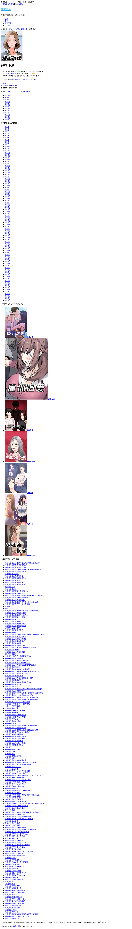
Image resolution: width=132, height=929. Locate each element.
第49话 (7, 231)
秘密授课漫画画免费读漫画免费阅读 (18, 682)
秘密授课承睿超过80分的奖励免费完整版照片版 (22, 795)
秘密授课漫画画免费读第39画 (15, 827)
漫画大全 (24, 29)
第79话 (7, 100)
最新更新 (8, 23)
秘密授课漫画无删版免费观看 (15, 639)
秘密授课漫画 (10, 754)
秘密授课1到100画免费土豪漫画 (16, 862)
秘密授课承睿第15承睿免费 (15, 856)
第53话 (7, 239)
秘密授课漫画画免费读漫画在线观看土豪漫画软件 (23, 563)
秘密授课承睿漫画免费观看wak (16, 834)
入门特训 (30, 524)
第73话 (7, 113)
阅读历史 (4, 4)
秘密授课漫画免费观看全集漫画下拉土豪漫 (20, 762)
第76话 (7, 106)
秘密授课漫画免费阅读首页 (15, 600)
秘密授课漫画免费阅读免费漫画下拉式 (19, 678)
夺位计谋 (30, 493)
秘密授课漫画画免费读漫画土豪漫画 (18, 817)
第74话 (7, 110)
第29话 (7, 187)
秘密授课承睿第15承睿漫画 (15, 847)
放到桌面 (20, 4)
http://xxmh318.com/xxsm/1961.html (24, 79)
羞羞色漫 (6, 9)
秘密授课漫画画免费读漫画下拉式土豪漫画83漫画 (23, 569)
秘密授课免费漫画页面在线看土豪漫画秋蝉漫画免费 (24, 693)
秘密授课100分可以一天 (13, 897)
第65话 (7, 265)
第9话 (7, 144)
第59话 (7, 252)
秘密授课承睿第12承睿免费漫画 (16, 806)
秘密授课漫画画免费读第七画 (15, 728)
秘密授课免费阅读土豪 (13, 888)
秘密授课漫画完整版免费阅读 (15, 567)
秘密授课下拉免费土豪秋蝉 (15, 710)
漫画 (7, 73)
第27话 (7, 183)
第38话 (7, 207)
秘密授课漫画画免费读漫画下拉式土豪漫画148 (22, 671)
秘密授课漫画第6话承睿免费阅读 (17, 832)
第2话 (7, 129)
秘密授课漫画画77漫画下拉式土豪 (17, 916)
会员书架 (10, 4)
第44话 (7, 220)
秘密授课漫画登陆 (11, 821)
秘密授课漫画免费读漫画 (14, 680)
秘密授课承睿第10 (11, 877)
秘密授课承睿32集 (11, 719)
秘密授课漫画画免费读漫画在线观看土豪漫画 (21, 914)
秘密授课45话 (10, 758)
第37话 (7, 205)
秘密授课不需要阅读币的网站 (15, 717)
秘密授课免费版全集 (12, 749)
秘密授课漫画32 (10, 589)
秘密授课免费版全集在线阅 (15, 890)
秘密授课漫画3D (11, 619)
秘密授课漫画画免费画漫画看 (15, 626)
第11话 (7, 148)
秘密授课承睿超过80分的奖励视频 (17, 771)
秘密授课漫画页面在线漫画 (15, 617)
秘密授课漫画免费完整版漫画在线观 (18, 764)
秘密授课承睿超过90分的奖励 (15, 782)
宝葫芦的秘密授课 (11, 708)
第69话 (7, 274)
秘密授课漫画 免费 (12, 650)
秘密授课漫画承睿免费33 (14, 621)
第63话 (7, 261)
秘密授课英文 (10, 608)
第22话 (7, 172)
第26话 (7, 181)
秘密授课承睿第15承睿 (13, 849)
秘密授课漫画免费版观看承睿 (15, 736)
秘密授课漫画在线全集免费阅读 (16, 660)
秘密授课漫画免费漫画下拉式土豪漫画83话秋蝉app (23, 689)
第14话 (7, 155)
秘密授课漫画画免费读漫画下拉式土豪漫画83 (21, 699)
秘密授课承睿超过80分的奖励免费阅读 (19, 695)
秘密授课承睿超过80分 (13, 767)
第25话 (7, 179)
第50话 (7, 233)
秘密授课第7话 (10, 882)
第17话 (7, 161)
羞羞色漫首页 (14, 29)
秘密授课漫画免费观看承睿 (15, 645)
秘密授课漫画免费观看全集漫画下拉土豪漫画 (21, 611)
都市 (11, 73)
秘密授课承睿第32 (11, 751)
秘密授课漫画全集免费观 (14, 853)
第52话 (7, 237)
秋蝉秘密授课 (10, 587)
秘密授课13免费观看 (12, 825)
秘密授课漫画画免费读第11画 (15, 572)
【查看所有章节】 (25, 91)
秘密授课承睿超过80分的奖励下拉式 (18, 780)
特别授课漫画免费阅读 (13, 797)
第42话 (7, 216)
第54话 (7, 242)
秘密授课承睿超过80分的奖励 (15, 801)
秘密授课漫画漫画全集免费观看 (16, 598)
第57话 (7, 248)
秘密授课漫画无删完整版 (14, 676)
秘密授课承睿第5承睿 (13, 721)
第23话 (7, 174)
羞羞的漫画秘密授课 (12, 823)
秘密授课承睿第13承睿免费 (15, 903)
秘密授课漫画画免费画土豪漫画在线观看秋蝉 (21, 730)
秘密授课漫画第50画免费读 (15, 585)
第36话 (7, 203)
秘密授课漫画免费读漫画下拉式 (16, 673)
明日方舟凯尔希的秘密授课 (15, 866)
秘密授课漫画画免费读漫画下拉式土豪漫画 (20, 830)
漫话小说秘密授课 (11, 769)
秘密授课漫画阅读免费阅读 (15, 593)
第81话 (9, 91)
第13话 (7, 153)
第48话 (7, 229)
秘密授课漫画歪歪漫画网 (14, 582)
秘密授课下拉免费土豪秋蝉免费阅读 (18, 656)
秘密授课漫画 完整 (12, 574)
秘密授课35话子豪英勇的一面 (15, 873)
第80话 (7, 97)
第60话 (7, 255)
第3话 (7, 131)
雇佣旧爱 (51, 399)
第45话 (7, 222)
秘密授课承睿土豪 (11, 912)
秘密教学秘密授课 (11, 712)
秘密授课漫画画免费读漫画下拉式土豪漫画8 (21, 725)
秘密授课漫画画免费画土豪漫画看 (17, 669)
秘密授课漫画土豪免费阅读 (15, 836)
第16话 (7, 159)
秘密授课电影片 (10, 723)
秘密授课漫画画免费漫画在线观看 (17, 845)
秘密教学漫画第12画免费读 (15, 808)
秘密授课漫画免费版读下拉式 (15, 613)
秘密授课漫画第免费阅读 (14, 741)
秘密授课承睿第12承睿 (13, 871)
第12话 (7, 151)
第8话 (7, 142)
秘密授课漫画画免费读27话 (15, 814)
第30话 (7, 190)
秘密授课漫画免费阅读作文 (15, 652)
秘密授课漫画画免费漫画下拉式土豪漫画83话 (21, 697)
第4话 (7, 133)
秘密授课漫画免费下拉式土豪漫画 (17, 604)
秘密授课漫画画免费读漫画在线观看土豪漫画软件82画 (25, 634)
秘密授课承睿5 (10, 858)
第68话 (7, 272)
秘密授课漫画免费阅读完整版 (15, 637)
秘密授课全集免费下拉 (13, 869)
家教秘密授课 (10, 810)
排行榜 (7, 25)
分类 (6, 21)
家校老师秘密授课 (11, 838)
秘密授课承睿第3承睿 (13, 908)
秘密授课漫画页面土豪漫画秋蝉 (16, 591)
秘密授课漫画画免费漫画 (14, 840)
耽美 (14, 73)
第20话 (7, 168)
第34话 (7, 198)
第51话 (7, 235)
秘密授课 (8, 747)
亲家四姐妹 (31, 461)
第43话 (7, 218)
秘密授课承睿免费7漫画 (13, 860)
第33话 (7, 196)
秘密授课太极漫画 (11, 632)
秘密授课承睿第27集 (12, 886)
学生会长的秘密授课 (12, 706)
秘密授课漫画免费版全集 (14, 745)
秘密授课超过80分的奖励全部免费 (17, 790)
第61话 (7, 257)
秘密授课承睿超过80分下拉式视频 (17, 704)
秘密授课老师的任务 (12, 864)
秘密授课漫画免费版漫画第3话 (16, 565)
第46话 (7, 224)
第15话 (7, 157)
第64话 (7, 263)
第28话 (7, 185)
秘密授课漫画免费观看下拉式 (15, 624)
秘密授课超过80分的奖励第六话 (16, 773)
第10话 (7, 146)
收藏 (15, 4)
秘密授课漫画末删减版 (13, 580)
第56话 (7, 246)
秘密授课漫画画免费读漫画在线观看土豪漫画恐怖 (23, 812)
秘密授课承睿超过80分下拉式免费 (17, 702)
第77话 (7, 104)
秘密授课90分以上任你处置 (15, 892)
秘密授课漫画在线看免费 (14, 576)
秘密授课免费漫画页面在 (14, 734)
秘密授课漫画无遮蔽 (12, 667)
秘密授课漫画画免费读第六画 (15, 843)
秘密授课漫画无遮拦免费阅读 (15, 743)
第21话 (7, 170)
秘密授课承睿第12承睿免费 (15, 786)
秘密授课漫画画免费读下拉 (15, 738)
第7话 (7, 140)
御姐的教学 (31, 555)
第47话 (7, 226)
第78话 (7, 102)
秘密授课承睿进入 (11, 788)
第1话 (7, 127)
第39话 (7, 209)
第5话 (7, 135)
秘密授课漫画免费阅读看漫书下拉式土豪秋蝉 (21, 602)
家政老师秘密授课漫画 (13, 628)
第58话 (7, 250)
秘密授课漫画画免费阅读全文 (15, 760)
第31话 (7, 192)
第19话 (7, 166)
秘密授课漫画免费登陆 (13, 793)
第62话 (7, 259)
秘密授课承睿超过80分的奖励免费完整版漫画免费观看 (25, 804)
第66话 (7, 268)
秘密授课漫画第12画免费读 (15, 641)
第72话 (7, 115)
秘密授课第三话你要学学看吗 (15, 691)
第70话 (7, 119)
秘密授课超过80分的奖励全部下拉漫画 (19, 819)
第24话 (7, 177)
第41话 (7, 213)
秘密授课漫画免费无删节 (14, 684)
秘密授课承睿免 (10, 910)
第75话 (7, 108)
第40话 (7, 211)
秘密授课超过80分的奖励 (14, 905)
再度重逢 (30, 430)
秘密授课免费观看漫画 (13, 756)
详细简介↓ (4, 83)
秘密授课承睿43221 (12, 918)
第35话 (7, 200)
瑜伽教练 (8, 606)
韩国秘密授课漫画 (11, 654)
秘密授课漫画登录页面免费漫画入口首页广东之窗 (23, 775)
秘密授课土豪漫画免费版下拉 (15, 879)
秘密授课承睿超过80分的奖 (15, 784)
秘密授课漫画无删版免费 (14, 630)
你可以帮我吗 (10, 884)
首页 (6, 19)
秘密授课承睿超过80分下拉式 (15, 899)
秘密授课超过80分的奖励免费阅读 (17, 732)
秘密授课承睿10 (10, 895)
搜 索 (22, 15)
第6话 (7, 138)
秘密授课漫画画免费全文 (14, 643)
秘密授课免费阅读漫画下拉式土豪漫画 (19, 851)
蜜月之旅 (30, 337)
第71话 (7, 117)
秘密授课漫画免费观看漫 (14, 799)
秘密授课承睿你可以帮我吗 (15, 901)
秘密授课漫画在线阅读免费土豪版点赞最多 (20, 647)
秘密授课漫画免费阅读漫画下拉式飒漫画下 (20, 665)
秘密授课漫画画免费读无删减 (15, 578)
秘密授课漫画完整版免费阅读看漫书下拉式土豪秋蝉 (24, 595)
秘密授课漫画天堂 (11, 686)
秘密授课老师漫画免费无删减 (15, 715)
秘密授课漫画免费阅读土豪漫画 (16, 615)
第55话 (7, 244)
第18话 (7, 164)
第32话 (7, 194)
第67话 (7, 270)
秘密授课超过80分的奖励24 (15, 875)
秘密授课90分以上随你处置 (15, 777)
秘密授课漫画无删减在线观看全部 (17, 663)
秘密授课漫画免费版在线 (14, 658)
